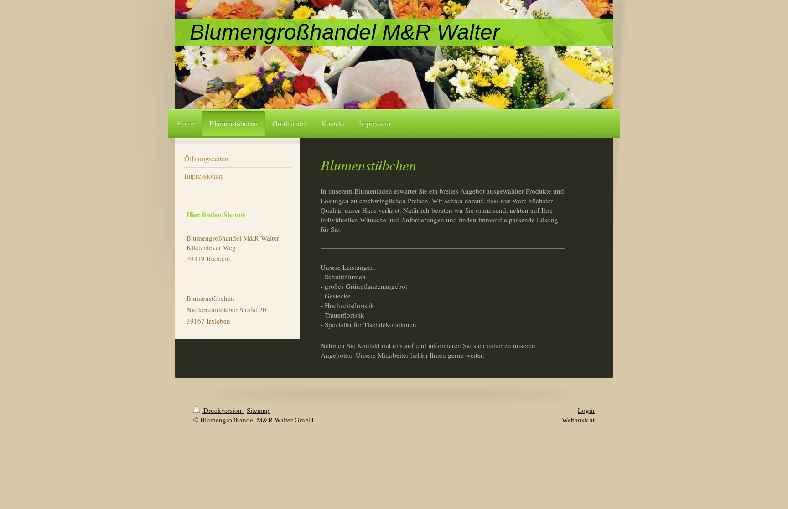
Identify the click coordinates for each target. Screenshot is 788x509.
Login (586, 410)
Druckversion (223, 410)
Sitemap (258, 410)
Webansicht (578, 419)
